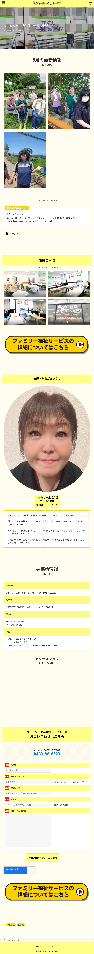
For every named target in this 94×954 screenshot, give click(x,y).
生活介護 (20, 30)
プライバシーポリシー (53, 946)
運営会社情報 (38, 946)
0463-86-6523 (47, 753)
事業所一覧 (10, 30)
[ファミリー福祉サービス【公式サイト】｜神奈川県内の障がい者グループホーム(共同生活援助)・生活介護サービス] (47, 3)
